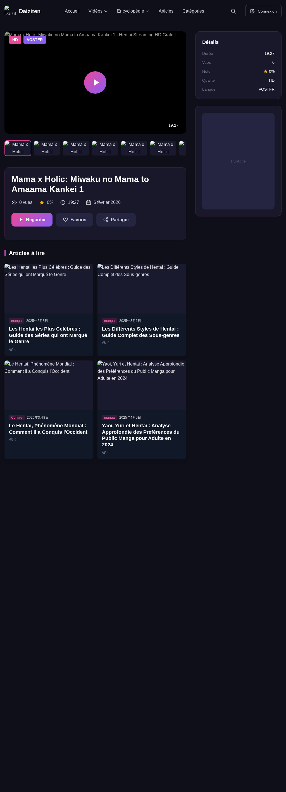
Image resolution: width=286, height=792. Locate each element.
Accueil (72, 11)
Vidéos (96, 11)
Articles (166, 11)
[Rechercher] (234, 11)
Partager (120, 219)
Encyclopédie (130, 11)
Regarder (36, 219)
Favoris (78, 219)
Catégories (193, 11)
